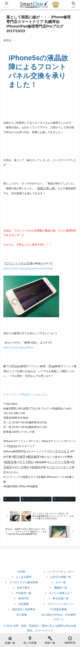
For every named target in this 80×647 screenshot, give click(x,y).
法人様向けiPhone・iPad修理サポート (58, 617)
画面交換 (11, 462)
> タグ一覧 (58, 582)
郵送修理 (33, 456)
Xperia (12, 446)
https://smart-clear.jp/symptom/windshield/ (28, 268)
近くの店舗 (29, 640)
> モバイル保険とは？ (58, 593)
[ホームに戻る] (40, 563)
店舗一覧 (10, 640)
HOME (21, 571)
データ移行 (22, 467)
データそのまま (59, 451)
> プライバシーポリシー (59, 603)
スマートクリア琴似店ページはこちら (25, 394)
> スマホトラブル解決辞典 (21, 582)
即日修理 (19, 456)
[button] (72, 498)
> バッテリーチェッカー (59, 571)
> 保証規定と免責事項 (21, 609)
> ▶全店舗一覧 (58, 598)
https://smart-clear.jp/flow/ (18, 347)
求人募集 (21, 614)
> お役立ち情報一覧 (58, 576)
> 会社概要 (21, 603)
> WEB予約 (21, 598)
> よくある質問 (21, 576)
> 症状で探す (21, 587)
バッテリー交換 (59, 462)
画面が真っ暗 (46, 188)
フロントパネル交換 (19, 263)
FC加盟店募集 (58, 609)
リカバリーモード (60, 467)
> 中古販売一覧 (21, 593)
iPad (52, 366)
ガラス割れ (26, 462)
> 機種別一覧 (58, 587)
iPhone (16, 366)
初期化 (36, 467)
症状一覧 (50, 640)
